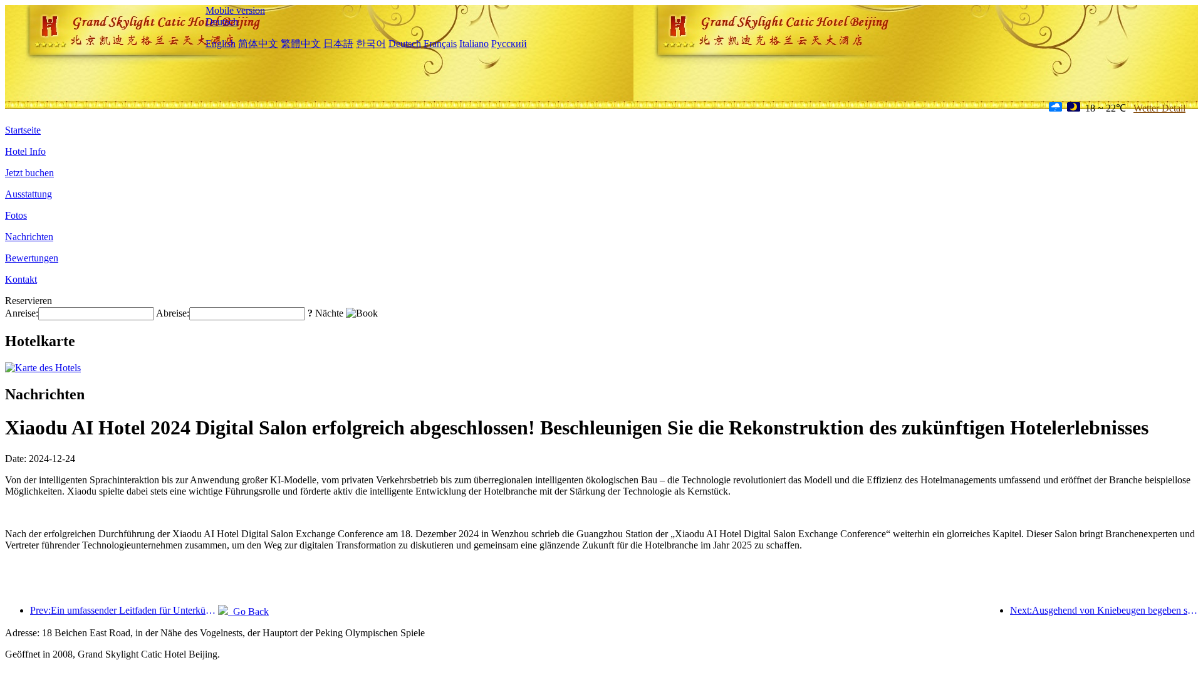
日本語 (338, 43)
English (221, 43)
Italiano (474, 43)
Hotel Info (25, 151)
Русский (509, 43)
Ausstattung (28, 194)
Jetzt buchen (29, 172)
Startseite (23, 130)
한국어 (371, 43)
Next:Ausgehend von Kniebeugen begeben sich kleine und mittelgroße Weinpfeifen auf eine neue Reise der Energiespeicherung (1104, 610)
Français (440, 43)
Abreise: (172, 313)
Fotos (16, 215)
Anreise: (21, 313)
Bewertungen (31, 258)
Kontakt (21, 279)
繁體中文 (301, 43)
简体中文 (258, 43)
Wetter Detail (1159, 108)
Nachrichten (29, 236)
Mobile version (235, 10)
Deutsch (222, 21)
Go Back (248, 611)
